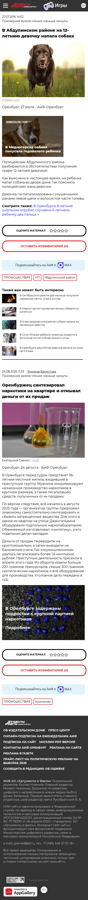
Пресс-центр (59, 730)
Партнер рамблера (38, 880)
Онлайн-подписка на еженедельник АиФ (40, 736)
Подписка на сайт (19, 742)
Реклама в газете (18, 753)
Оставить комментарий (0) (44, 246)
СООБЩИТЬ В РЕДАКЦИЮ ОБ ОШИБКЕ (33, 769)
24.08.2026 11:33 (13, 371)
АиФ (35, 460)
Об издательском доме (24, 730)
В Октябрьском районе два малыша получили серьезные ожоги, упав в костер (49, 297)
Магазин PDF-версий (57, 742)
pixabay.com (11, 100)
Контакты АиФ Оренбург (24, 747)
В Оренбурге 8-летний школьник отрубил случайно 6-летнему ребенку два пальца (37, 210)
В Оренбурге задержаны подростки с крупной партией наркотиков (39, 613)
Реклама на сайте (65, 747)
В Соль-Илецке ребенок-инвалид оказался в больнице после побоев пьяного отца (48, 336)
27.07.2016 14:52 (13, 17)
